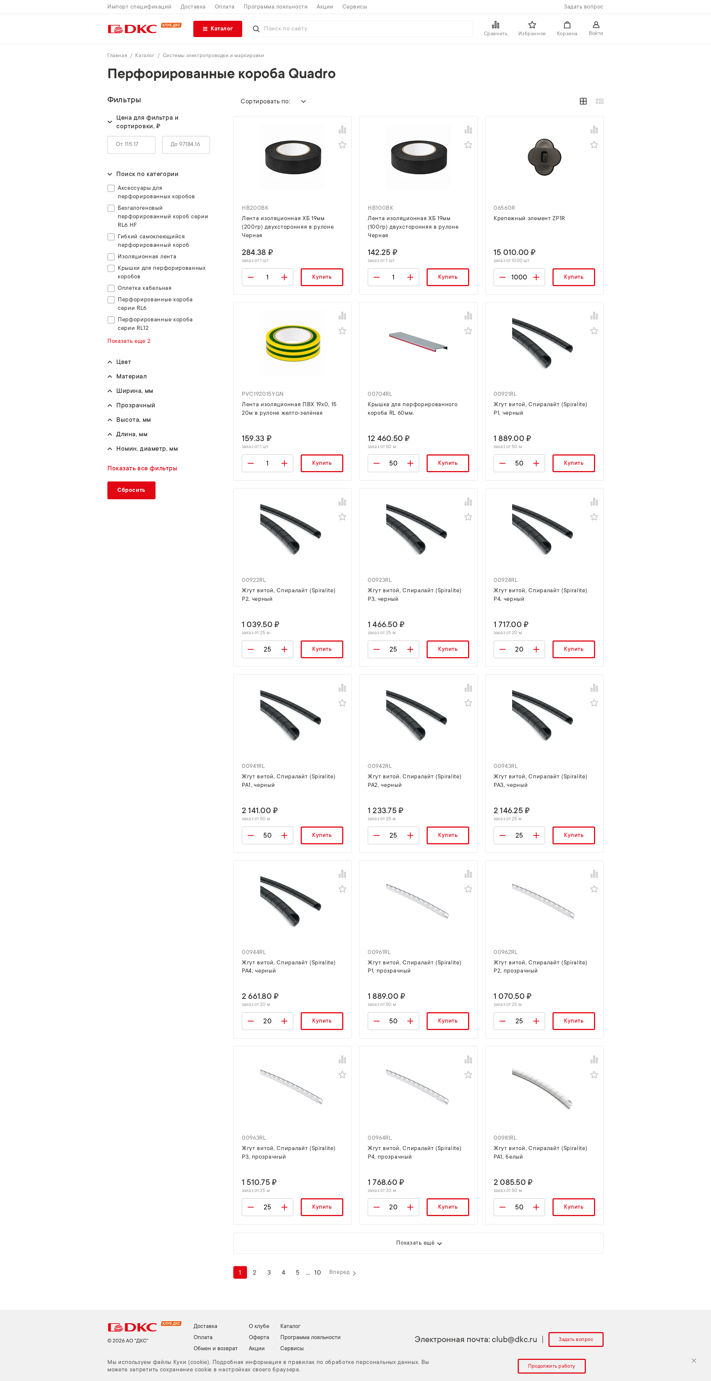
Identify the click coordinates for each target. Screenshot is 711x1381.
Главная (117, 55)
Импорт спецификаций (139, 7)
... (308, 1272)
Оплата (225, 7)
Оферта (259, 1337)
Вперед (339, 1272)
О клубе (259, 1326)
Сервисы (355, 7)
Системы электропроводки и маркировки (213, 55)
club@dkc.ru (514, 1339)
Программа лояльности (276, 7)
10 (317, 1272)
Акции (325, 7)
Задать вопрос (584, 7)
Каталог (145, 55)
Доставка (193, 7)
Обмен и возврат (216, 1348)
